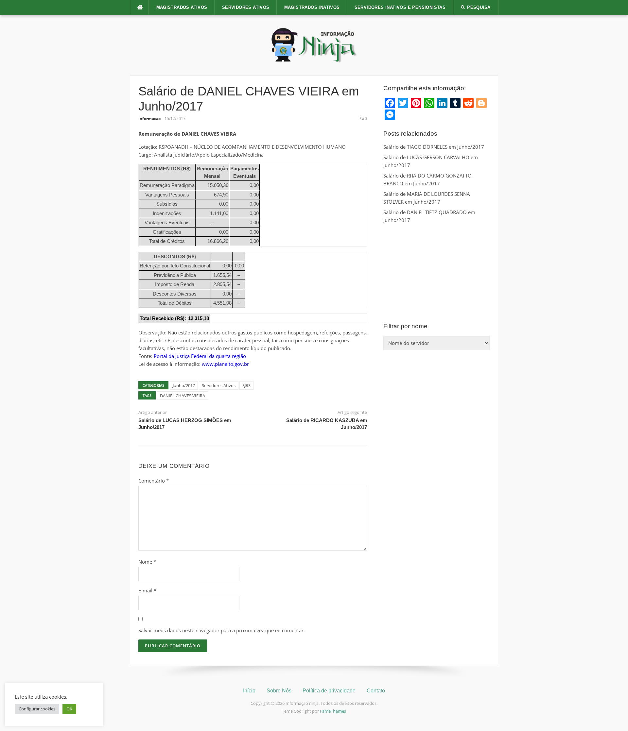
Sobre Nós (279, 690)
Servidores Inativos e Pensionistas (400, 7)
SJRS (246, 385)
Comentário (153, 480)
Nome (147, 561)
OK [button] (69, 709)
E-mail (147, 590)
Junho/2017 (184, 385)
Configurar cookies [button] (37, 709)
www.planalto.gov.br (225, 364)
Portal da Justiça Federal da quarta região (200, 356)
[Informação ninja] (314, 45)
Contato (376, 690)
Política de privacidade (329, 690)
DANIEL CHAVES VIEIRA (182, 396)
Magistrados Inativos (312, 7)
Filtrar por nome (405, 326)
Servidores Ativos (246, 7)
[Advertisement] (436, 273)
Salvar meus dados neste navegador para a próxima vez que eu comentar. (221, 630)
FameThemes (333, 711)
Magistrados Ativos (181, 7)
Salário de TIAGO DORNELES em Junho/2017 (433, 147)
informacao (149, 118)
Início (249, 690)
